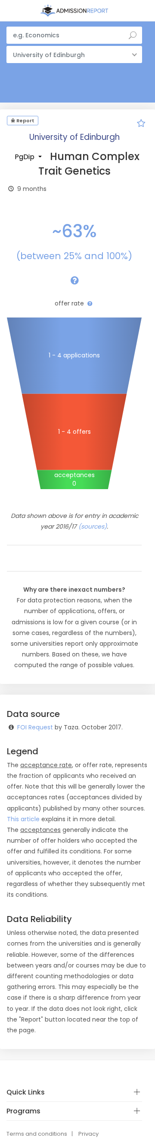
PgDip (25, 157)
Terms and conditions (36, 1134)
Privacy (88, 1134)
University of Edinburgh (74, 137)
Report (24, 120)
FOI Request (35, 727)
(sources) (92, 526)
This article (23, 819)
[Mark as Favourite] (141, 124)
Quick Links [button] (25, 1092)
